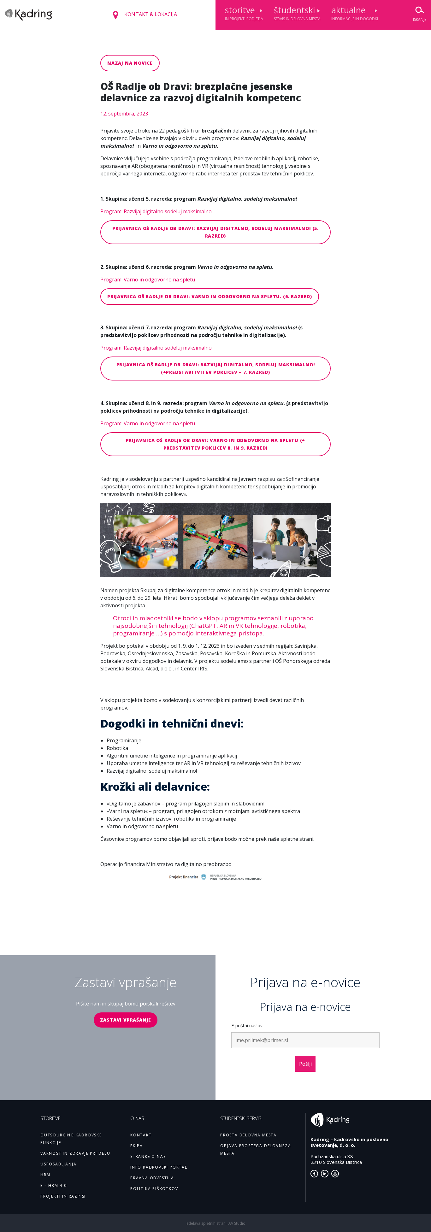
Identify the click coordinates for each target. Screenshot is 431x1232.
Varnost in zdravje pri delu (75, 1153)
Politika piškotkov (154, 1188)
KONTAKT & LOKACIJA (150, 14)
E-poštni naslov (247, 1026)
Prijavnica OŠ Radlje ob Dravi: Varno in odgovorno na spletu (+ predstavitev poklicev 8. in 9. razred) (215, 444)
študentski (297, 12)
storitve (244, 12)
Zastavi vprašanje (125, 1020)
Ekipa (136, 1145)
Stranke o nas (148, 1156)
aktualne (354, 12)
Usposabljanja (58, 1164)
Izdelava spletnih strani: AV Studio (215, 1223)
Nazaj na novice (130, 63)
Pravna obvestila (152, 1178)
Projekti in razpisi (63, 1196)
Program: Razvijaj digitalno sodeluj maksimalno (156, 211)
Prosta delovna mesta (248, 1135)
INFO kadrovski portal (158, 1167)
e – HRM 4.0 (53, 1185)
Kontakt (141, 1135)
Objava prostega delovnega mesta (255, 1149)
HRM (45, 1174)
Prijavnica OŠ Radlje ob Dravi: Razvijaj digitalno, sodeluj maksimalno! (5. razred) (215, 232)
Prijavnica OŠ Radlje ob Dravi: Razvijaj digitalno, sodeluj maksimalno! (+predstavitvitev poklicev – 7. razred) (215, 368)
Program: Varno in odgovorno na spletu (147, 279)
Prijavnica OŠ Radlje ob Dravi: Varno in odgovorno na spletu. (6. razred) (209, 296)
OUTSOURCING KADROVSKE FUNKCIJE (71, 1138)
